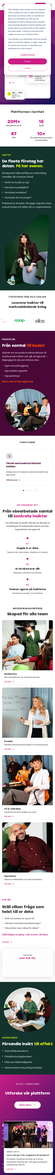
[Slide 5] (31, 490)
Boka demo (25, 1105)
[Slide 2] (25, 490)
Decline (28, 68)
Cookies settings (27, 55)
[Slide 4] (29, 490)
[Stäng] (50, 1124)
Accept (27, 61)
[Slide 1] (23, 490)
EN (3, 1138)
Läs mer (5, 942)
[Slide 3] (27, 490)
